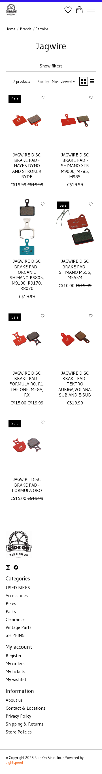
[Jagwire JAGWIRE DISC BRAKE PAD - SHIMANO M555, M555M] (75, 227)
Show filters (51, 66)
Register (14, 655)
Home (10, 29)
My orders (15, 663)
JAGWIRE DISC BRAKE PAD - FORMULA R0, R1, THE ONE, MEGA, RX (26, 384)
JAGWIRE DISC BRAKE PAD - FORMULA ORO (27, 484)
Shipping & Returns (24, 724)
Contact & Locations (25, 708)
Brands (25, 29)
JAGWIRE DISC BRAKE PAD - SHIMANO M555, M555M (75, 269)
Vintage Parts (18, 627)
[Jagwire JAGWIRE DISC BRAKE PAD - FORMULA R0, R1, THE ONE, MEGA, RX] (27, 339)
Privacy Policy (18, 716)
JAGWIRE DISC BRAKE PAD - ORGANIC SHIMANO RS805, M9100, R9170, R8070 (27, 274)
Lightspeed (14, 762)
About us (14, 700)
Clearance (15, 619)
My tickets (15, 671)
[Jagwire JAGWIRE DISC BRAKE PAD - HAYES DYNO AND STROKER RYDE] (27, 120)
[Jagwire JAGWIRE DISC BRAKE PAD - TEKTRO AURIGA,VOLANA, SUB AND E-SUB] (75, 339)
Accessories (17, 595)
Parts (11, 611)
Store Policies (19, 732)
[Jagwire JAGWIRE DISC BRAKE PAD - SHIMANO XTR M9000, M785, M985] (75, 120)
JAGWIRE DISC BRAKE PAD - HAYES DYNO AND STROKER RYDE (26, 165)
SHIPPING (15, 635)
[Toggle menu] (90, 10)
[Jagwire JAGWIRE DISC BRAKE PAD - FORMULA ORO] (27, 445)
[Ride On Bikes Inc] (11, 10)
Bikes (11, 603)
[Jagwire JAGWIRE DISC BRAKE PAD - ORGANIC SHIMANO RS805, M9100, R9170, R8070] (27, 227)
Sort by (43, 81)
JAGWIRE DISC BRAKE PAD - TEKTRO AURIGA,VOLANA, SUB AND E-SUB (75, 384)
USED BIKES (18, 587)
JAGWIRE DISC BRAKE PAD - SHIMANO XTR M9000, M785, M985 (75, 165)
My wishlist (16, 679)
